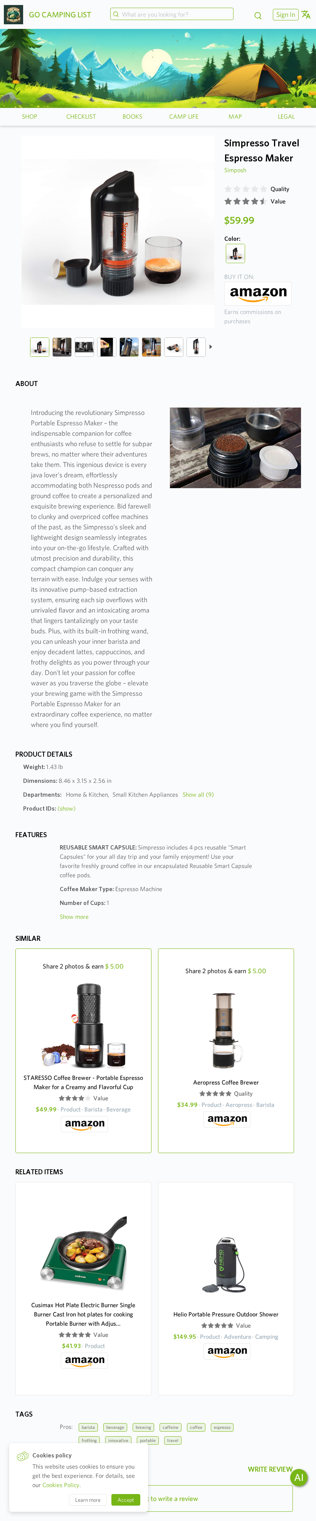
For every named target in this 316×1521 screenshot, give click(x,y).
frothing (89, 1440)
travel (172, 1440)
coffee (196, 1427)
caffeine (170, 1427)
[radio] (228, 189)
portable (148, 1440)
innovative (118, 1440)
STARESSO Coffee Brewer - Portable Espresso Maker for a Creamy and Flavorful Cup (83, 1082)
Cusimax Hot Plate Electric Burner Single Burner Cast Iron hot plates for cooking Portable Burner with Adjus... (83, 1314)
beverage (115, 1427)
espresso (222, 1427)
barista (88, 1427)
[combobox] (172, 14)
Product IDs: (49, 808)
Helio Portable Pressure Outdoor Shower (226, 1314)
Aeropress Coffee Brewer (226, 1082)
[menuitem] (285, 14)
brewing (143, 1427)
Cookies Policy (60, 1485)
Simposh (235, 170)
